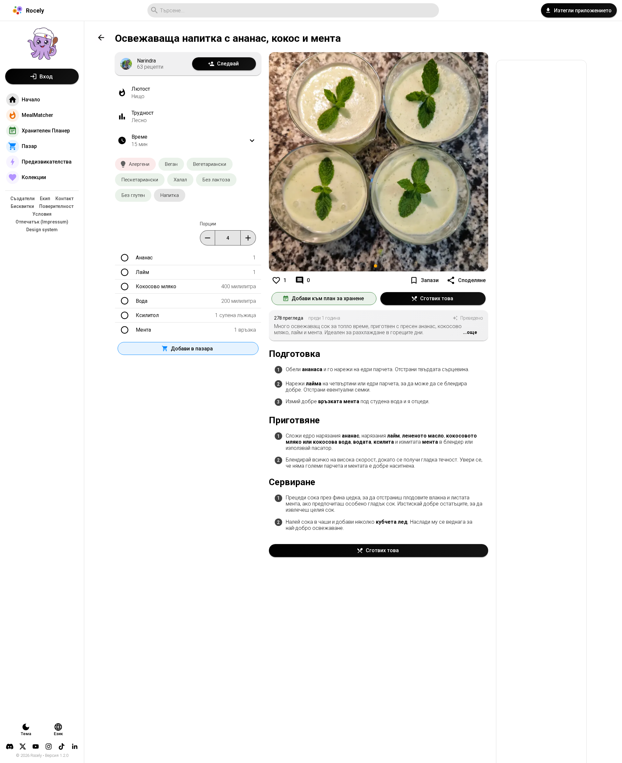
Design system (42, 229)
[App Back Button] (101, 37)
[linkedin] (74, 746)
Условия (42, 214)
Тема (26, 733)
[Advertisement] (541, 419)
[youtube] (35, 746)
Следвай (228, 64)
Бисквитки (22, 206)
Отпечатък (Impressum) (42, 221)
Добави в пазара (192, 349)
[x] (22, 746)
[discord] (9, 746)
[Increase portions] (248, 237)
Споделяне (472, 280)
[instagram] (48, 746)
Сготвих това (436, 298)
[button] (135, 164)
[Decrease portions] (207, 237)
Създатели (22, 198)
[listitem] (378, 370)
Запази (430, 280)
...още (470, 332)
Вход (46, 76)
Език (58, 733)
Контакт (64, 198)
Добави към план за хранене (328, 298)
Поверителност (56, 206)
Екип (45, 198)
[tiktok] (61, 746)
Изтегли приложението (583, 10)
